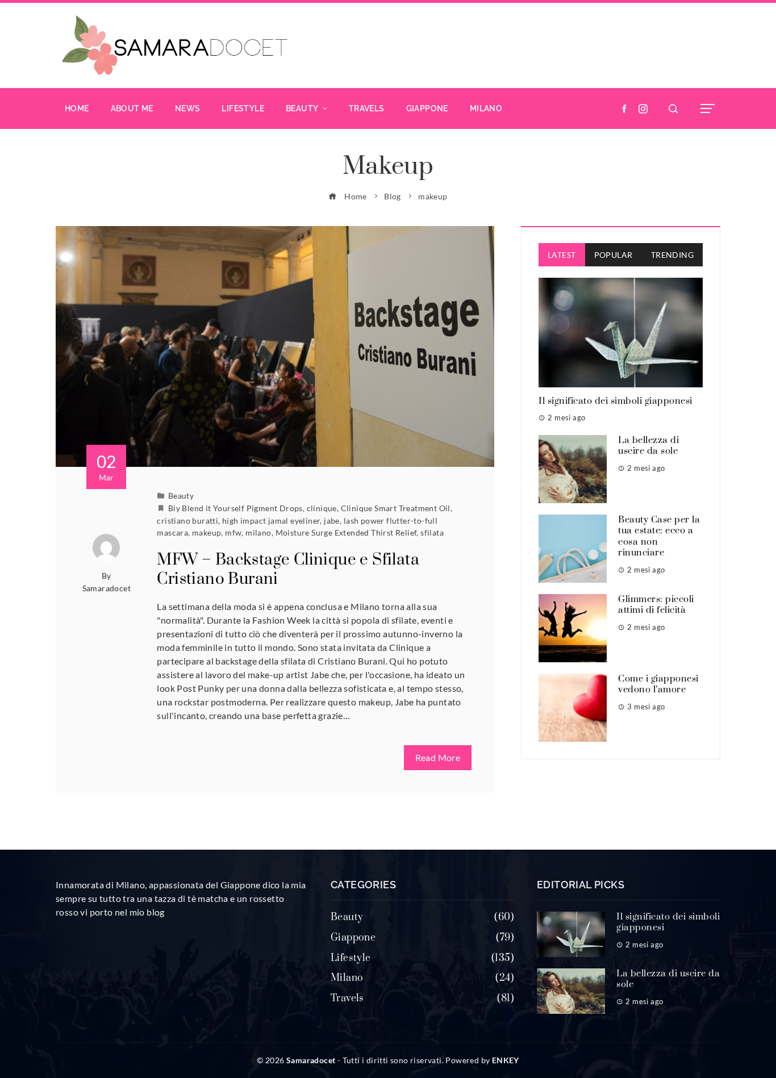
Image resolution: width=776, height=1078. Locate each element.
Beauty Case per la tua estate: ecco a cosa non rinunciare (659, 536)
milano (258, 532)
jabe (332, 520)
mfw (233, 532)
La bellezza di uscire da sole (648, 445)
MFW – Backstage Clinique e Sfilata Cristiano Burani (288, 569)
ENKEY (505, 1060)
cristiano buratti (187, 520)
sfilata (432, 532)
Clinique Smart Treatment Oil (395, 508)
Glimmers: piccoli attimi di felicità (656, 605)
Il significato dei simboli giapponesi (615, 401)
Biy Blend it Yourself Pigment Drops (235, 508)
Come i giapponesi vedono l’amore (658, 684)
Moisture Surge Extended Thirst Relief (346, 532)
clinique (322, 508)
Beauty (181, 495)
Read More (438, 757)
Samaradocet (106, 588)
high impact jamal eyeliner (271, 520)
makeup (206, 532)
